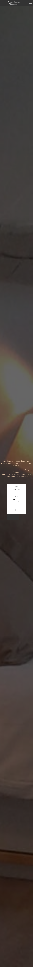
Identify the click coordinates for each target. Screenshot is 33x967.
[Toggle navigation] (30, 3)
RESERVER (13, 517)
